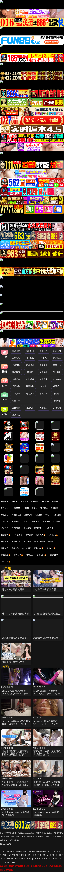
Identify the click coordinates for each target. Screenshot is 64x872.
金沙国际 (27, 541)
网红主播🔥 (6, 561)
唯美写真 (43, 393)
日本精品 (30, 357)
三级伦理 (16, 357)
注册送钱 (4, 508)
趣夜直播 (46, 521)
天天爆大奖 (16, 541)
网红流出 (43, 372)
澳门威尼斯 (26, 548)
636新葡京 (18, 535)
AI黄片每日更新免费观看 (45, 637)
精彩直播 (38, 515)
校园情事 (30, 407)
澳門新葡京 (38, 528)
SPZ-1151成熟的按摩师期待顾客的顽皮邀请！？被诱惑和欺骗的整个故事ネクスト (16, 724)
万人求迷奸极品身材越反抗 (15, 637)
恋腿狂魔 (57, 379)
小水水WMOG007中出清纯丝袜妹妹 (47, 814)
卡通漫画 (16, 393)
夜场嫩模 (56, 521)
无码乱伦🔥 (53, 535)
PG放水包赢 (16, 515)
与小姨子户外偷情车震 (44, 589)
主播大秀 (4, 521)
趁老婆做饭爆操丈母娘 (13, 589)
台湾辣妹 (16, 365)
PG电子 (55, 501)
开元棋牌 (24, 501)
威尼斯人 (4, 501)
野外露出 (57, 372)
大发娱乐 (27, 528)
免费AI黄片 (53, 555)
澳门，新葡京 (39, 541)
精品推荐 (16, 350)
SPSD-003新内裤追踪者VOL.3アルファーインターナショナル (15, 693)
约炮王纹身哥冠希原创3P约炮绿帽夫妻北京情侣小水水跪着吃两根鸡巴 (15, 784)
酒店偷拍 (57, 515)
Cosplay (43, 357)
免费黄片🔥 (40, 535)
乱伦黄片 (25, 521)
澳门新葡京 (16, 528)
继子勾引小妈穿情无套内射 (15, 613)
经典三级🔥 (39, 548)
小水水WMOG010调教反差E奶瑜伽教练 (15, 814)
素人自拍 (57, 357)
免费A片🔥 (51, 548)
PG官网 (15, 501)
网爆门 (57, 393)
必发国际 (4, 528)
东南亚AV (57, 365)
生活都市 (16, 407)
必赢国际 (54, 508)
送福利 (26, 508)
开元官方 (4, 541)
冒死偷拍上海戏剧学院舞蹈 (47, 613)
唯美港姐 (43, 365)
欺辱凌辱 (16, 372)
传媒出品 (16, 400)
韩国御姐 (30, 365)
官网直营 (34, 501)
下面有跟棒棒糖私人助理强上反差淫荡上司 (47, 753)
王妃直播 (15, 521)
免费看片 (51, 541)
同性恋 (57, 400)
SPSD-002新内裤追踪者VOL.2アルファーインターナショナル (46, 693)
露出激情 (30, 393)
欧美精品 (43, 350)
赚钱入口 (30, 555)
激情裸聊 (29, 535)
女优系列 (30, 379)
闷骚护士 (57, 386)
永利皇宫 (50, 528)
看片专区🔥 (18, 555)
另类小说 (16, 414)
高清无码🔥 (41, 555)
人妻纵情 (43, 407)
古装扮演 (16, 379)
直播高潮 (28, 515)
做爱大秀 (4, 548)
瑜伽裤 (43, 386)
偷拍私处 (36, 521)
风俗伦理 (57, 407)
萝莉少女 (57, 350)
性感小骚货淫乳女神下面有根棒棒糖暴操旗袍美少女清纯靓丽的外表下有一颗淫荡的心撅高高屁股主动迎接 (15, 755)
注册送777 (16, 508)
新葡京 (34, 508)
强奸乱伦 (30, 350)
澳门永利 (45, 501)
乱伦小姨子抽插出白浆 (13, 661)
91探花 (30, 372)
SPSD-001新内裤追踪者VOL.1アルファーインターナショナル (46, 724)
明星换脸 (30, 386)
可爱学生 (43, 379)
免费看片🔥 (6, 535)
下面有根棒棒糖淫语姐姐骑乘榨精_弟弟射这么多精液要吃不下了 (47, 784)
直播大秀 (15, 548)
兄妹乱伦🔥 (6, 555)
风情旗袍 (16, 386)
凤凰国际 (4, 515)
